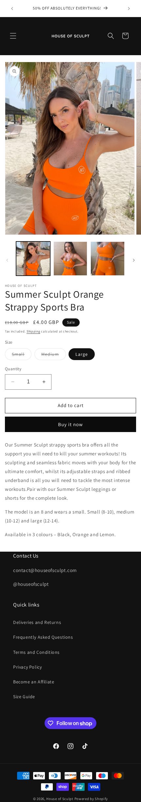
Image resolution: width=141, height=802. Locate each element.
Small (21, 355)
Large (81, 354)
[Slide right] (134, 260)
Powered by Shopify (91, 798)
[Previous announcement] (12, 8)
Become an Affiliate (33, 682)
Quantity (13, 369)
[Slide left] (7, 260)
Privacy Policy (27, 667)
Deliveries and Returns (37, 622)
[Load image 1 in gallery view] (33, 258)
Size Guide (24, 696)
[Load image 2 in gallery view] (70, 258)
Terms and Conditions (36, 652)
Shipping (33, 331)
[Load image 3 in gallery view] (108, 258)
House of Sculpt (59, 798)
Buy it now (70, 424)
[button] (13, 36)
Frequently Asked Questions (43, 637)
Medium (53, 355)
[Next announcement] (129, 8)
